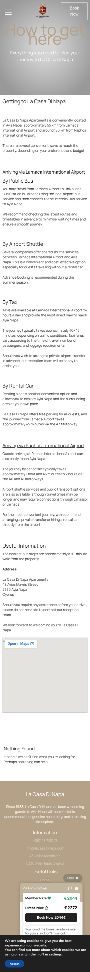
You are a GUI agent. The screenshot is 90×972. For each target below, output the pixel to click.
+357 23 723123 (45, 840)
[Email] (76, 888)
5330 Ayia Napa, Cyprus (45, 863)
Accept (14, 964)
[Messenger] (70, 888)
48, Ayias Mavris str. (45, 855)
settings (55, 954)
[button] (74, 11)
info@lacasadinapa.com (45, 848)
